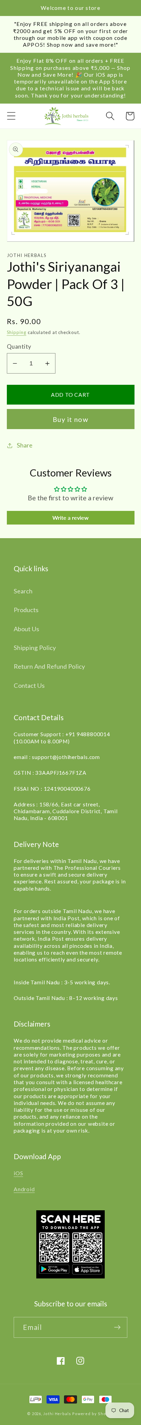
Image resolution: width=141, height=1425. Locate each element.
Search (23, 591)
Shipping (16, 332)
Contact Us (29, 685)
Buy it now (70, 419)
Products (26, 609)
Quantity (19, 346)
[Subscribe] (117, 1327)
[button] (11, 116)
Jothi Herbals (57, 1413)
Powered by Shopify (93, 1413)
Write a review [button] (70, 517)
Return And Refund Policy (49, 666)
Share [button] (25, 445)
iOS (18, 1173)
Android (24, 1189)
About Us (26, 629)
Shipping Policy (35, 647)
